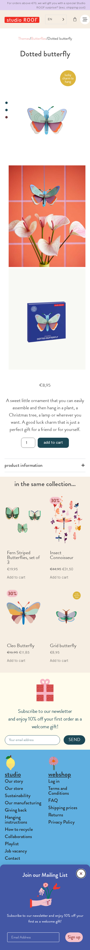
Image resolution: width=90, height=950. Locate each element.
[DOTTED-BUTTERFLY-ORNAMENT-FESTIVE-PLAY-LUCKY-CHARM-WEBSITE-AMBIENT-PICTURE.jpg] (47, 216)
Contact (12, 858)
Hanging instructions (16, 820)
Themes (24, 38)
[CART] (75, 19)
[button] (81, 873)
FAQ (53, 800)
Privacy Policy (61, 822)
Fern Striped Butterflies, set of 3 (23, 557)
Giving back (16, 810)
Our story (14, 781)
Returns (55, 814)
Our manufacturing (23, 802)
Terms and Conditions (58, 791)
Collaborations (18, 836)
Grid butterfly (63, 645)
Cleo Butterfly (20, 645)
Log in (54, 781)
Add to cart (53, 442)
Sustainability (17, 795)
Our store (14, 788)
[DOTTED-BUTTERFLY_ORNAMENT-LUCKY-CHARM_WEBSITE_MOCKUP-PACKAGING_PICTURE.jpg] (47, 319)
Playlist (12, 843)
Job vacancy (16, 850)
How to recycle (19, 829)
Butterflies (38, 38)
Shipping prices (62, 807)
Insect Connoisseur (61, 555)
